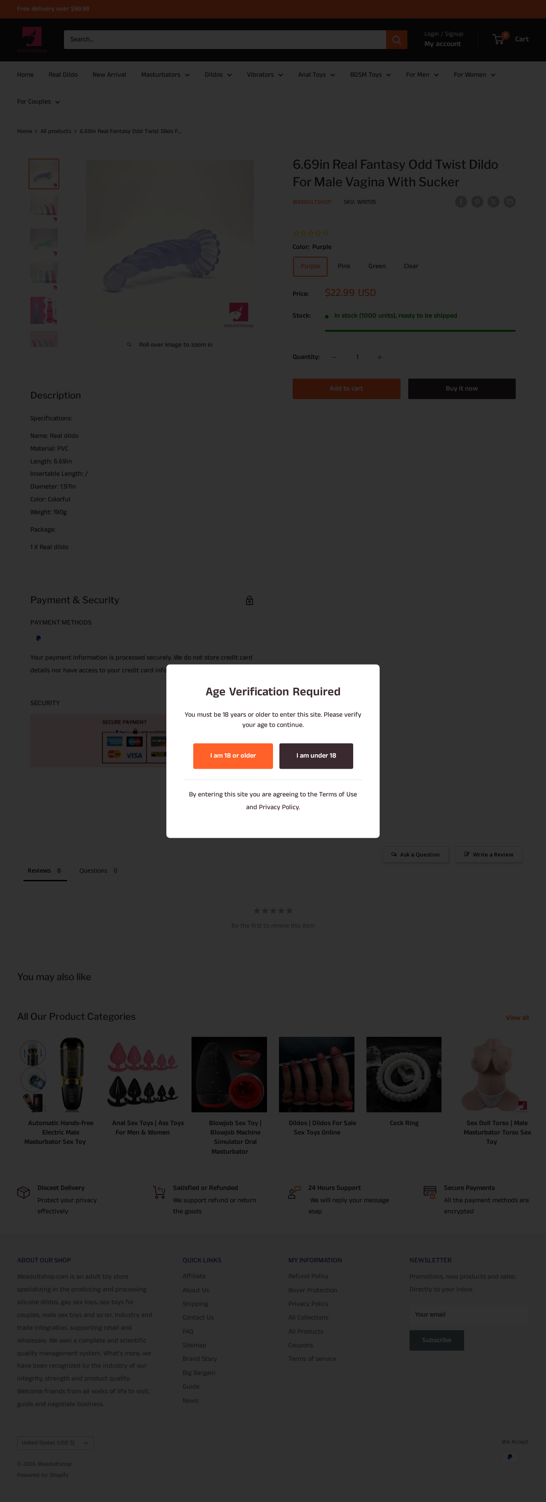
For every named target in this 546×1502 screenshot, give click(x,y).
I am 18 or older (233, 756)
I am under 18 (316, 756)
